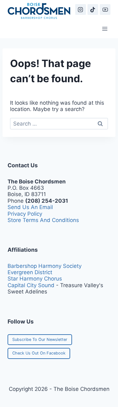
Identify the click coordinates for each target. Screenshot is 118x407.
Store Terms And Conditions (43, 220)
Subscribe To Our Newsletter (39, 339)
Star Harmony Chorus (35, 278)
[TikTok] (92, 9)
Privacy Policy (25, 214)
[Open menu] (104, 29)
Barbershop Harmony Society (44, 266)
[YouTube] (105, 9)
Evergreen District (30, 272)
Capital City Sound (31, 285)
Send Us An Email (30, 207)
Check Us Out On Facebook (38, 353)
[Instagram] (80, 9)
